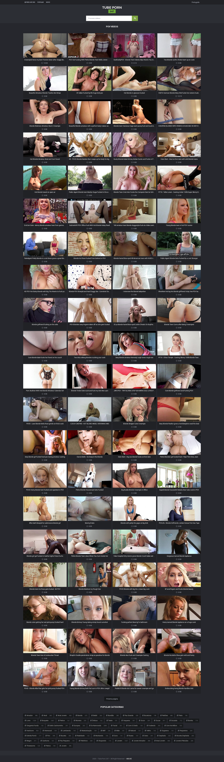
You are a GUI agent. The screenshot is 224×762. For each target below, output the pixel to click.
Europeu (79, 726)
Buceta (66, 736)
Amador (32, 715)
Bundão (113, 715)
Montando (101, 736)
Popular (40, 2)
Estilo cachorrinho (58, 726)
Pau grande (131, 715)
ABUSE (129, 759)
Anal (48, 715)
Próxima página (112, 699)
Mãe (120, 731)
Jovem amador (142, 741)
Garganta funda (35, 726)
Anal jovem (64, 715)
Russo (133, 736)
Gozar (160, 720)
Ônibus (97, 720)
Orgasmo (168, 731)
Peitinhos (86, 741)
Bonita (193, 720)
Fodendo (154, 726)
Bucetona (150, 715)
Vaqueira (129, 720)
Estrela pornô (34, 736)
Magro (31, 741)
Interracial (50, 731)
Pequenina (186, 731)
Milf (106, 731)
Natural (135, 731)
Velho (151, 731)
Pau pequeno (67, 741)
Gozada (176, 720)
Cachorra (48, 741)
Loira (31, 720)
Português (195, 2)
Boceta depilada (185, 736)
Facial (117, 726)
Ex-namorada (99, 726)
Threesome (33, 746)
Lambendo (69, 731)
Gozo (145, 720)
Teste (112, 720)
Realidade (83, 736)
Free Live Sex (30, 2)
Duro (118, 736)
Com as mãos (174, 726)
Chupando (104, 741)
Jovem (122, 741)
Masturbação (89, 731)
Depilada (164, 736)
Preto (183, 715)
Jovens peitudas (184, 741)
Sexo (148, 736)
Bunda (82, 715)
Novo (48, 2)
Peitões (167, 715)
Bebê (97, 715)
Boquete (48, 720)
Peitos (64, 720)
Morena (81, 720)
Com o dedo (135, 726)
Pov (51, 736)
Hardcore (32, 731)
